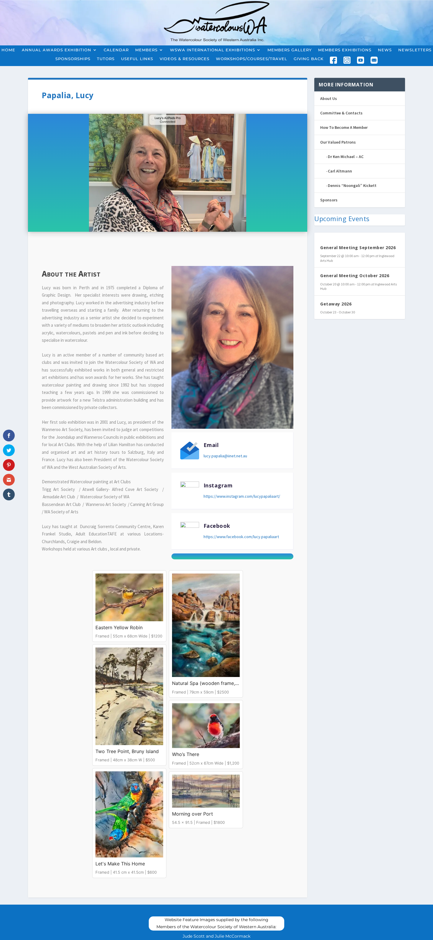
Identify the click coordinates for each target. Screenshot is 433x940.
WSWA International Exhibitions (212, 50)
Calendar (116, 50)
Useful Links (137, 59)
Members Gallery (289, 50)
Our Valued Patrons (338, 142)
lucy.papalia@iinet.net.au (225, 456)
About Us (328, 98)
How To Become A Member (344, 127)
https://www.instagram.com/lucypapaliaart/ (242, 496)
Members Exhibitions (344, 50)
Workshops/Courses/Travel (251, 59)
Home (8, 50)
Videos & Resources (184, 59)
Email (211, 444)
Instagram (218, 485)
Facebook (217, 525)
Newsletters (415, 50)
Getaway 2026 (335, 304)
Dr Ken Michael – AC (345, 156)
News (385, 50)
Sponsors (329, 200)
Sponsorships (72, 59)
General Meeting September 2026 (358, 247)
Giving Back (308, 59)
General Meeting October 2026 (354, 275)
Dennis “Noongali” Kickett (352, 185)
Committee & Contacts (341, 113)
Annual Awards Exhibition (56, 50)
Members (146, 50)
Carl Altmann (340, 171)
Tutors (106, 59)
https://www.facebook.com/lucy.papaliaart (241, 536)
